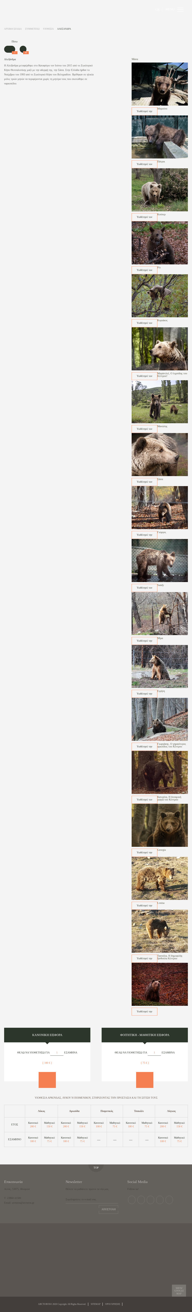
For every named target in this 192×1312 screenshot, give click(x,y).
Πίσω (14, 41)
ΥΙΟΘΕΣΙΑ (48, 29)
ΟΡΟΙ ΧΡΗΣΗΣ (112, 1304)
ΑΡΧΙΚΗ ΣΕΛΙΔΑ (13, 29)
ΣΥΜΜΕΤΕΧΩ (32, 29)
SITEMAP (95, 1304)
